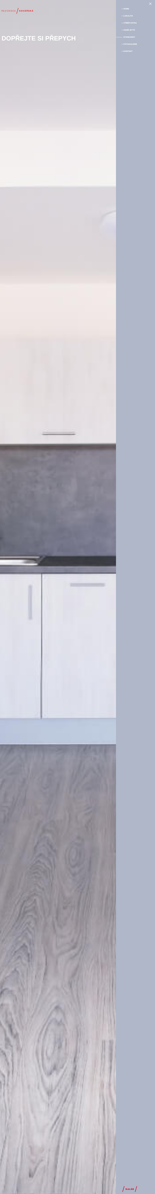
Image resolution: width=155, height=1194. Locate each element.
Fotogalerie (130, 44)
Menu (151, 3)
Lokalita (128, 16)
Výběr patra (130, 23)
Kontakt (128, 51)
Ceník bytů (129, 30)
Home (126, 9)
